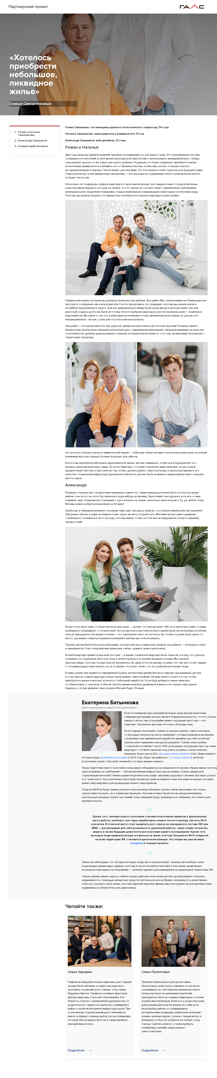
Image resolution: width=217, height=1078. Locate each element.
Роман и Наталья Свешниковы (29, 133)
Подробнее (76, 1050)
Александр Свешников (32, 140)
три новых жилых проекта (174, 753)
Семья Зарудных (80, 972)
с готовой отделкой (180, 757)
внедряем (136, 843)
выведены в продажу (114, 757)
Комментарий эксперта (33, 146)
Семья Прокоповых (156, 972)
